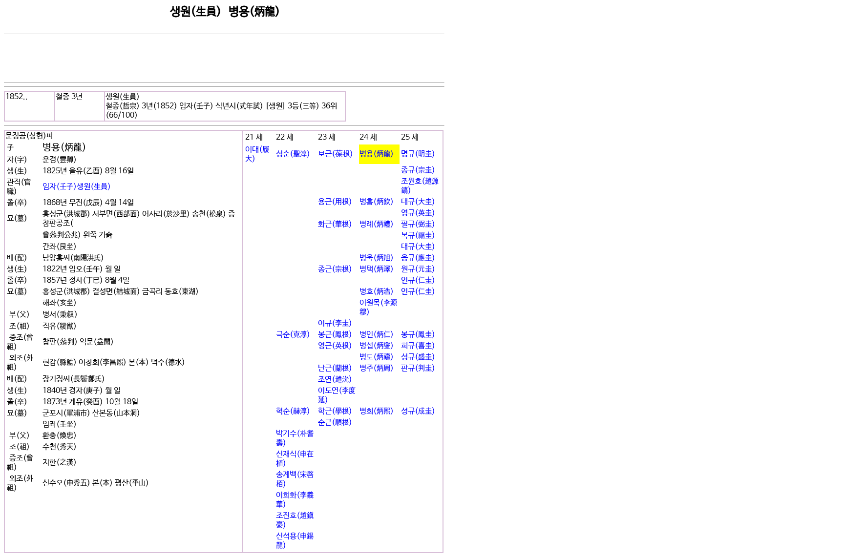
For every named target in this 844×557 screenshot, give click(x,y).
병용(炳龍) (376, 154)
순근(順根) (335, 422)
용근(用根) (335, 201)
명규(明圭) (418, 154)
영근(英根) (335, 346)
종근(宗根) (335, 269)
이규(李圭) (335, 323)
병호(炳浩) (376, 291)
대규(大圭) (418, 201)
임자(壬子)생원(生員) (76, 186)
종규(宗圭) (418, 170)
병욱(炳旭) (376, 258)
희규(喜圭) (418, 346)
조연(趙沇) (335, 379)
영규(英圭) (418, 213)
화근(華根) (335, 224)
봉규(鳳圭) (418, 334)
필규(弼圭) (418, 224)
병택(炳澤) (376, 269)
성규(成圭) (418, 411)
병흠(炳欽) (376, 201)
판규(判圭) (418, 368)
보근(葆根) (335, 154)
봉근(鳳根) (335, 334)
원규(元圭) (418, 269)
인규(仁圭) (418, 280)
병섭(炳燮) (376, 346)
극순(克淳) (293, 334)
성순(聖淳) (293, 154)
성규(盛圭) (418, 357)
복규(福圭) (418, 235)
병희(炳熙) (376, 411)
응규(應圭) (418, 258)
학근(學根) (335, 411)
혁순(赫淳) (293, 411)
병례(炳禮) (376, 224)
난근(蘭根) (335, 368)
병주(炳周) (376, 368)
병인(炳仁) (376, 334)
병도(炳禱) (376, 357)
